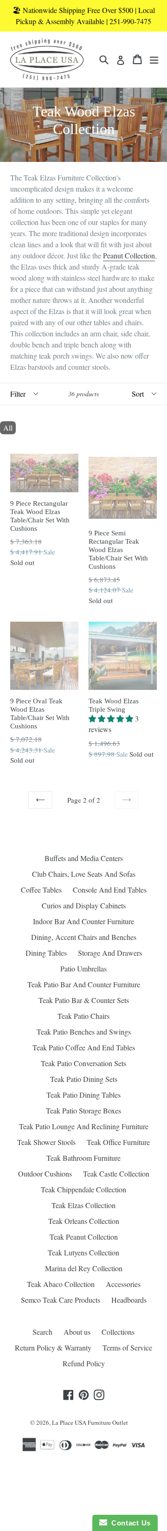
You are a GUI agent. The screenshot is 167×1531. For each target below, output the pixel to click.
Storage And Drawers (110, 953)
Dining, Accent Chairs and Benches (83, 937)
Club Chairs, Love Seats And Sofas (83, 874)
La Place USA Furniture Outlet (90, 1422)
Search (42, 1332)
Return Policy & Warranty (53, 1347)
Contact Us (129, 1523)
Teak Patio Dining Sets (83, 1079)
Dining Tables (46, 953)
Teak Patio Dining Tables (83, 1095)
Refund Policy (84, 1363)
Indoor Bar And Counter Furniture (83, 921)
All (8, 427)
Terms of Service (127, 1347)
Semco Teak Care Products (60, 1300)
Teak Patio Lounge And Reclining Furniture (83, 1126)
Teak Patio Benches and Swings (84, 1031)
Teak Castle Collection (116, 1173)
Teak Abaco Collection (61, 1284)
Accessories (123, 1284)
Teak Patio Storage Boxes (83, 1110)
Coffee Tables (41, 889)
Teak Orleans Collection (83, 1221)
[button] (112, 718)
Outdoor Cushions (45, 1173)
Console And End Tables (110, 889)
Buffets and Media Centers (84, 858)
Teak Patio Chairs (83, 1016)
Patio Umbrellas (83, 968)
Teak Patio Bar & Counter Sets (84, 1000)
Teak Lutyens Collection (83, 1252)
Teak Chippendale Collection (83, 1189)
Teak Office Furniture (118, 1142)
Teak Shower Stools (46, 1142)
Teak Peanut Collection (84, 1237)
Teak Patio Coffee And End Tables (83, 1047)
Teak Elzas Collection (83, 1205)
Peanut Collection (129, 255)
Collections (118, 1332)
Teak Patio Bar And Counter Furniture (83, 984)
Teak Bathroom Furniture (83, 1158)
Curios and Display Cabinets (84, 905)
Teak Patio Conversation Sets (83, 1063)
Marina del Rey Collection (83, 1268)
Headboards (129, 1300)
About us (77, 1332)
